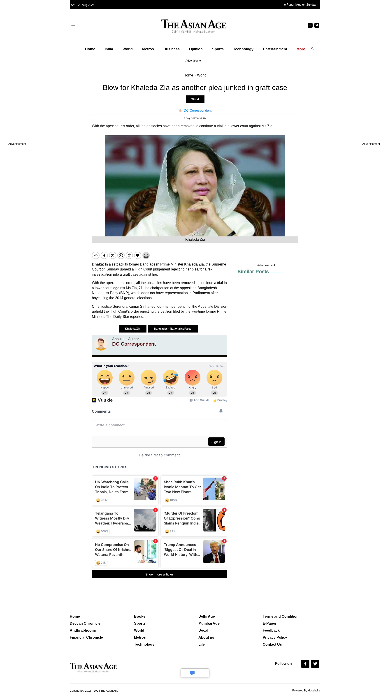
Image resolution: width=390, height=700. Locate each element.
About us (206, 637)
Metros (148, 49)
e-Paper (289, 4)
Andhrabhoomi (83, 630)
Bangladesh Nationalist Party (173, 328)
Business (171, 49)
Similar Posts (253, 271)
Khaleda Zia (133, 328)
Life (201, 644)
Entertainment (275, 49)
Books (139, 616)
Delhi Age (206, 616)
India (109, 49)
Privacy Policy (275, 637)
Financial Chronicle (86, 637)
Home (90, 49)
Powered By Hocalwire (306, 690)
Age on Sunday (306, 4)
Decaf (203, 630)
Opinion (196, 49)
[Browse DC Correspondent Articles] (101, 344)
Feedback (271, 630)
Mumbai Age (209, 623)
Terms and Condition (281, 616)
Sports (218, 49)
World (128, 49)
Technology (243, 49)
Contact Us (272, 644)
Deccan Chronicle (85, 623)
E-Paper (269, 623)
